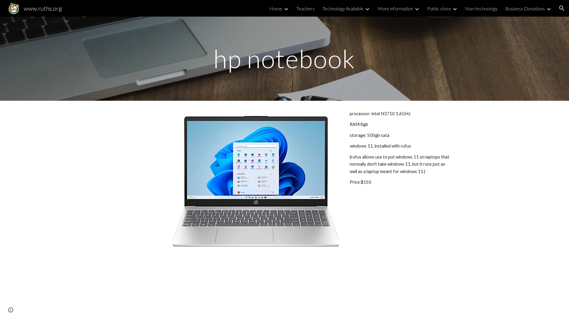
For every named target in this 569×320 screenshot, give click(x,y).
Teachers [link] (305, 8)
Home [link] (275, 8)
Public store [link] (439, 8)
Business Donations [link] (525, 8)
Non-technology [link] (481, 8)
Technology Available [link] (343, 8)
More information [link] (395, 8)
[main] (284, 58)
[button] (562, 8)
